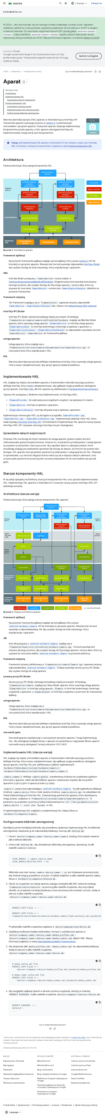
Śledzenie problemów (80, 1083)
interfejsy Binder (92, 264)
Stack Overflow (77, 1078)
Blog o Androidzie (45, 1069)
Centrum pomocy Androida (83, 1061)
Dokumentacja (12, 12)
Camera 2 (50, 123)
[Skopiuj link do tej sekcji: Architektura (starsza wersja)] (42, 494)
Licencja (55, 1105)
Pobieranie (7, 1069)
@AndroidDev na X (45, 1065)
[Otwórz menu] (4, 3)
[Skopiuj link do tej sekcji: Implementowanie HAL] (41, 377)
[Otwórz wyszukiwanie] (60, 3)
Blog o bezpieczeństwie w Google (52, 1074)
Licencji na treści (78, 1037)
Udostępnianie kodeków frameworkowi (57, 941)
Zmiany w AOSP (91, 38)
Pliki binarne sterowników (14, 1083)
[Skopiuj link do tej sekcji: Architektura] (26, 160)
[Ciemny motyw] (96, 855)
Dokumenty (16, 71)
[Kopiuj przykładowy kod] (100, 855)
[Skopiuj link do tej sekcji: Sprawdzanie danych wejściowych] (48, 433)
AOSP (5, 71)
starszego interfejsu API (29, 422)
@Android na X (43, 1061)
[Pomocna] (96, 72)
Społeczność (24, 1105)
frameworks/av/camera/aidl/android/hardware (31, 282)
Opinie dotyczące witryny (86, 1105)
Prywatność (67, 1105)
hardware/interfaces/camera (83, 389)
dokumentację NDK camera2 (82, 306)
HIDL (31, 389)
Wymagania (8, 1065)
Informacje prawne (40, 1105)
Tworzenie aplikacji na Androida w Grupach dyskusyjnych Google (51, 1086)
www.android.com (79, 1069)
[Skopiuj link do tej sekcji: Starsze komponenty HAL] (46, 473)
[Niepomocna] (100, 72)
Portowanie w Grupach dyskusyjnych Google (47, 1092)
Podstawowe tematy (33, 71)
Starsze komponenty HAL (80, 146)
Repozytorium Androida (13, 1061)
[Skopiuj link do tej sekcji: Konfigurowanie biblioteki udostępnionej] (56, 822)
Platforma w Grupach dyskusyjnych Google (52, 1079)
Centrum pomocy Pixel (81, 1065)
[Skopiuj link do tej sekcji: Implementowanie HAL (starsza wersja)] (55, 752)
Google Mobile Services (81, 1074)
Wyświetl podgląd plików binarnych (18, 1074)
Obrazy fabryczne (11, 1078)
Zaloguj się (96, 3)
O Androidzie (9, 1105)
